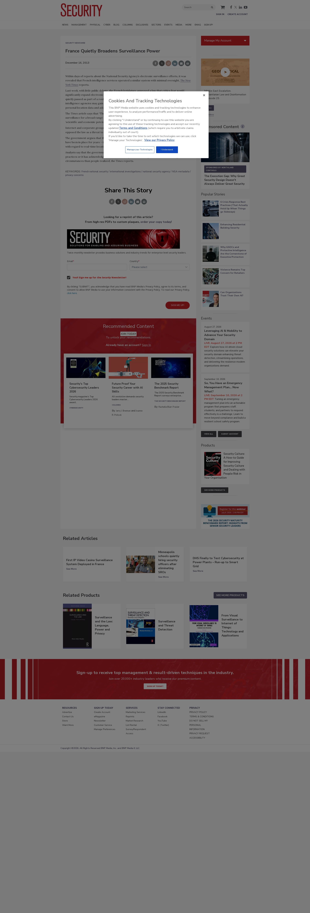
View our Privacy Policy (159, 140)
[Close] (204, 95)
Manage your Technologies (140, 149)
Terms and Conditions (133, 128)
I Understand (167, 149)
